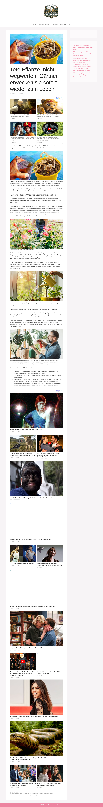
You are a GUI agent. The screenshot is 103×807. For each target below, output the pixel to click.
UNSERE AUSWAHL (44, 24)
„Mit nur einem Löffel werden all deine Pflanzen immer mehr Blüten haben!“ (83, 47)
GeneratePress (60, 804)
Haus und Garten (14, 792)
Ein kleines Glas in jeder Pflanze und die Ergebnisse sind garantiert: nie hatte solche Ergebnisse (32, 795)
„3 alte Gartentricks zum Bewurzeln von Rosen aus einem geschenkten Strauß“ (82, 60)
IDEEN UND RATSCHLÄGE (59, 24)
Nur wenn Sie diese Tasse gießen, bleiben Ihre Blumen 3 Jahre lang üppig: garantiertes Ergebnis (32, 793)
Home (34, 24)
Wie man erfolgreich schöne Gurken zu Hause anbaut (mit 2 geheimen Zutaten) (82, 53)
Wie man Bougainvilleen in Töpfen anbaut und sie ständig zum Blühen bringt (82, 75)
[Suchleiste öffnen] (70, 25)
